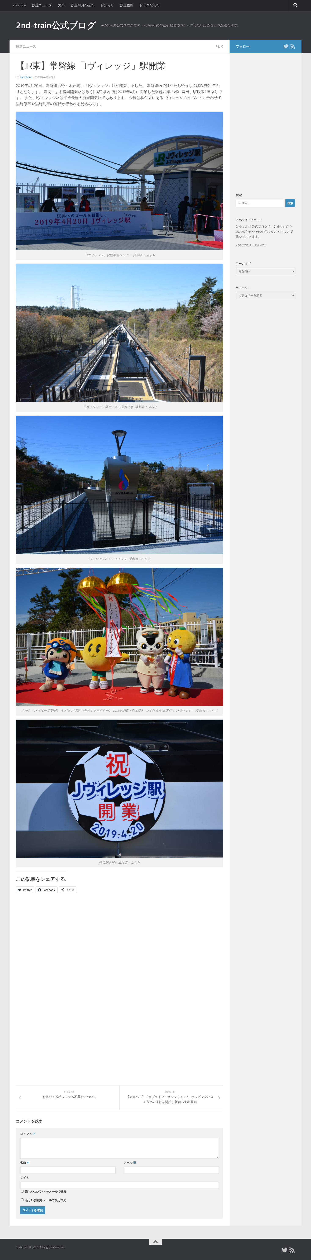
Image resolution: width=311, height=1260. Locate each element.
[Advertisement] (51, 940)
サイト (24, 1177)
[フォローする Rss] (292, 46)
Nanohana (25, 77)
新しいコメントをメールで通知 (46, 1191)
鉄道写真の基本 (83, 5)
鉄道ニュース (42, 5)
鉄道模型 (126, 5)
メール (130, 1162)
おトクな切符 (149, 5)
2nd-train (19, 5)
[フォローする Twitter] (285, 46)
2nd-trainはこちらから (251, 245)
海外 (61, 5)
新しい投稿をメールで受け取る (46, 1200)
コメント (28, 1134)
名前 (25, 1162)
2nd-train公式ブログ (56, 25)
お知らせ (107, 5)
